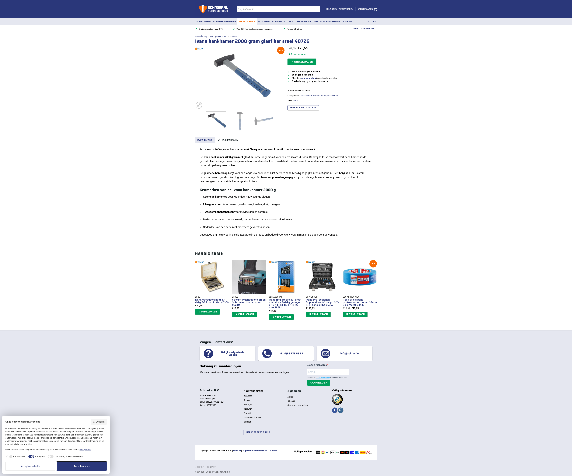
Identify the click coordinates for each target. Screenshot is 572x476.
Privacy (237, 450)
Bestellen (248, 396)
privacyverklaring (323, 378)
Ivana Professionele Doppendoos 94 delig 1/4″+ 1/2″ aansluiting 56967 (322, 302)
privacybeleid (85, 449)
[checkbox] (15, 456)
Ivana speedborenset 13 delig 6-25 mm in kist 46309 (212, 301)
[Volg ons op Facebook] (334, 410)
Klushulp (291, 401)
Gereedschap (201, 36)
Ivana (295, 100)
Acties (290, 397)
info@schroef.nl (349, 353)
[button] (339, 9)
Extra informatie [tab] (228, 140)
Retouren (248, 409)
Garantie (248, 413)
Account (200, 467)
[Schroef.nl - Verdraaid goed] (213, 9)
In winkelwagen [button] (207, 311)
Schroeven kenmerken (297, 405)
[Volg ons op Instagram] (340, 410)
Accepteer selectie (30, 466)
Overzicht (100, 422)
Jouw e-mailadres (317, 365)
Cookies (273, 450)
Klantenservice (367, 28)
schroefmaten (308, 78)
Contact (355, 28)
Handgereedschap (218, 36)
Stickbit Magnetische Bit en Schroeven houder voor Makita (249, 302)
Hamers (233, 36)
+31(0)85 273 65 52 (291, 353)
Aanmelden (319, 382)
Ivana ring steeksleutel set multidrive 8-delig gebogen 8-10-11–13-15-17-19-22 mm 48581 (285, 303)
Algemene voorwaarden (254, 450)
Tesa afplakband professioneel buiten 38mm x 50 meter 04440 (360, 302)
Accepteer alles (82, 466)
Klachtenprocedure (252, 417)
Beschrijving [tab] (205, 140)
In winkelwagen (302, 61)
